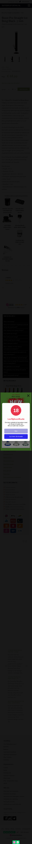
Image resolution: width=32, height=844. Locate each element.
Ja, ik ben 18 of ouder (16, 436)
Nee (16, 431)
